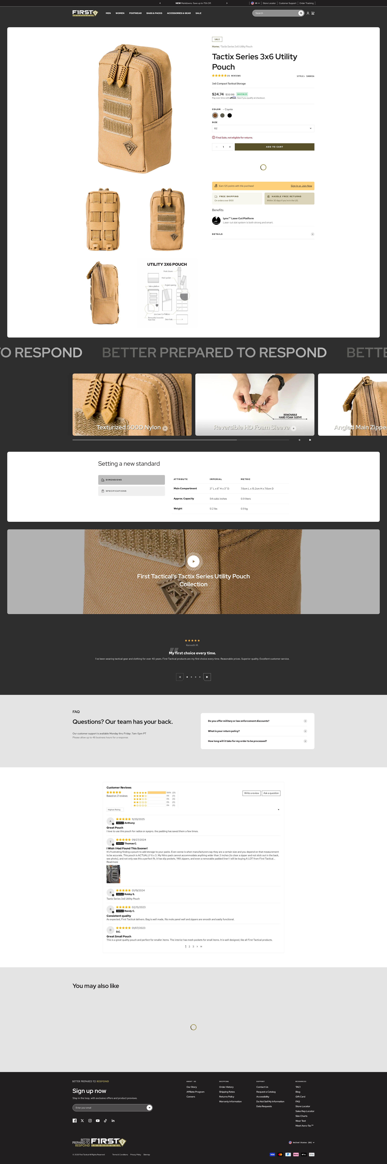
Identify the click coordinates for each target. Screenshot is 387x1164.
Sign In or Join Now (301, 185)
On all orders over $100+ (193, 3)
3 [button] (193, 946)
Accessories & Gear (179, 13)
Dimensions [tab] (114, 480)
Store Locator (269, 3)
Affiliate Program (195, 1091)
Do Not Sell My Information (270, 1101)
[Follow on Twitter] (82, 1121)
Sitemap (146, 1155)
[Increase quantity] (230, 146)
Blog (298, 1091)
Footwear (135, 13)
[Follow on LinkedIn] (113, 1121)
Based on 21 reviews (117, 795)
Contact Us (262, 1087)
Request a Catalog (266, 1091)
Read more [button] (112, 862)
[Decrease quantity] (216, 146)
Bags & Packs (154, 13)
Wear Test (301, 1120)
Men (108, 13)
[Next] (227, 3)
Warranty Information (230, 1101)
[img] (123, 819)
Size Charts (301, 1116)
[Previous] (160, 3)
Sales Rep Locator (305, 1111)
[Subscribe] (149, 1108)
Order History (226, 1087)
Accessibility (262, 1096)
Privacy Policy (135, 1155)
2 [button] (189, 946)
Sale (198, 13)
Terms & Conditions (120, 1155)
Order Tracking (306, 3)
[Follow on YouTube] (98, 1121)
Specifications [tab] (116, 491)
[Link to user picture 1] (113, 874)
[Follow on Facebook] (75, 1121)
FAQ (298, 1101)
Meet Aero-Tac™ (305, 1125)
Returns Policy (226, 1096)
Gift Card (300, 1096)
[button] (219, 75)
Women (120, 13)
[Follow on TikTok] (105, 1121)
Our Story (192, 1087)
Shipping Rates (227, 1091)
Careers (191, 1096)
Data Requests (264, 1106)
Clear (293, 13)
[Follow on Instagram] (90, 1121)
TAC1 (298, 1087)
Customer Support (287, 3)
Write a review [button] (251, 793)
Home (215, 46)
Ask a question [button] (271, 793)
